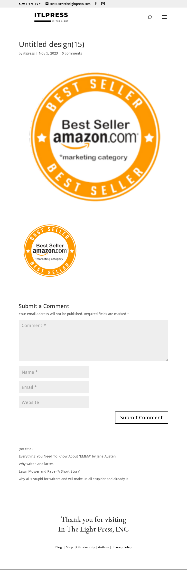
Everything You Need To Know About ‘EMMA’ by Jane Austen (67, 456)
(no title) (26, 449)
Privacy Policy (122, 547)
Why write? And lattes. (36, 463)
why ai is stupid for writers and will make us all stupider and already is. (74, 479)
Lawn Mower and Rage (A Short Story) (49, 471)
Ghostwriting (85, 547)
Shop (69, 547)
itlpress (29, 53)
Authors (103, 547)
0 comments (72, 53)
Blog (58, 547)
